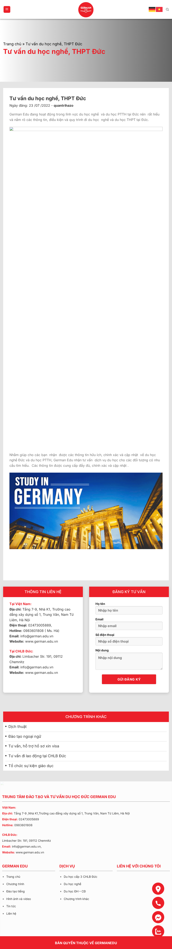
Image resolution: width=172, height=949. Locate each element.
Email (99, 619)
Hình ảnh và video (18, 899)
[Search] (167, 9)
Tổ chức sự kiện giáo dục (30, 766)
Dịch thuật (17, 726)
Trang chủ (12, 44)
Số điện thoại (104, 635)
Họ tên (100, 603)
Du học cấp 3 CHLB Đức (80, 876)
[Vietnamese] (159, 9)
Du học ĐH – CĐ (75, 891)
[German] (152, 9)
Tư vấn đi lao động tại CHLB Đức (37, 756)
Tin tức (11, 906)
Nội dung (102, 650)
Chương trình (15, 884)
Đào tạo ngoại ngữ (24, 736)
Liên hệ (11, 913)
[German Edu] (86, 9)
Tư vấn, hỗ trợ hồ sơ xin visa (33, 746)
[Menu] (7, 9)
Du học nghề (72, 884)
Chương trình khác (76, 899)
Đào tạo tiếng (15, 891)
